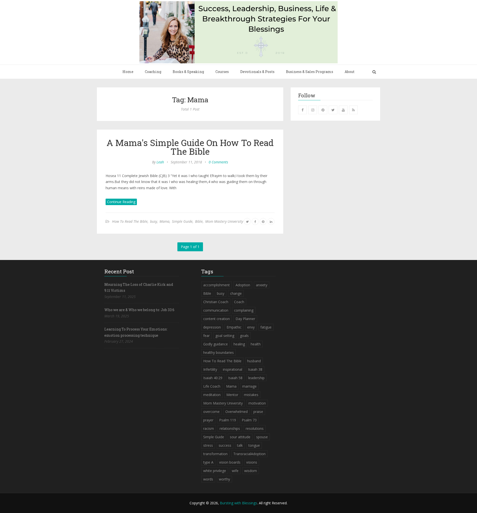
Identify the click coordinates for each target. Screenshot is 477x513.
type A (208, 462)
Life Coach (211, 386)
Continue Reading (121, 201)
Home (127, 71)
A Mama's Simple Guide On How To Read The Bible (190, 147)
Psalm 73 (249, 420)
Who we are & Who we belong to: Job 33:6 (139, 309)
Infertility (210, 369)
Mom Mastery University (224, 221)
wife (235, 470)
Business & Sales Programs (309, 71)
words (208, 479)
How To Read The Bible (130, 221)
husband (254, 361)
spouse (262, 437)
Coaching (153, 71)
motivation (257, 403)
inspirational (232, 369)
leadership (256, 377)
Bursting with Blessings (238, 503)
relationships (230, 428)
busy (153, 221)
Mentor (232, 394)
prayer (208, 420)
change (236, 293)
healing (239, 344)
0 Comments (218, 162)
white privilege (214, 470)
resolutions (255, 428)
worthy (224, 479)
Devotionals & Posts (257, 71)
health (256, 344)
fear (206, 335)
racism (208, 428)
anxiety (261, 285)
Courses (222, 71)
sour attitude (240, 437)
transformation (215, 453)
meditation (212, 394)
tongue (254, 445)
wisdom (250, 470)
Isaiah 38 (255, 369)
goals (244, 335)
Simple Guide (182, 221)
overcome (211, 411)
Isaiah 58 (235, 377)
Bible (199, 221)
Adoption (243, 285)
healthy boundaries (218, 352)
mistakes (251, 394)
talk (240, 445)
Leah (160, 162)
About (350, 71)
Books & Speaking (188, 71)
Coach (239, 301)
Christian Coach (215, 301)
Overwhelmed (236, 411)
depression (212, 327)
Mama (164, 221)
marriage (249, 386)
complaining (243, 310)
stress (208, 445)
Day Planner (245, 318)
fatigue (266, 327)
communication (215, 310)
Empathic (234, 327)
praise (258, 411)
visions (251, 462)
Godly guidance (215, 344)
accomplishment (216, 285)
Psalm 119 (227, 420)
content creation (216, 318)
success (225, 445)
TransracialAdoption (249, 453)
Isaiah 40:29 (212, 377)
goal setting (224, 335)
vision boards (229, 462)
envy (251, 327)
